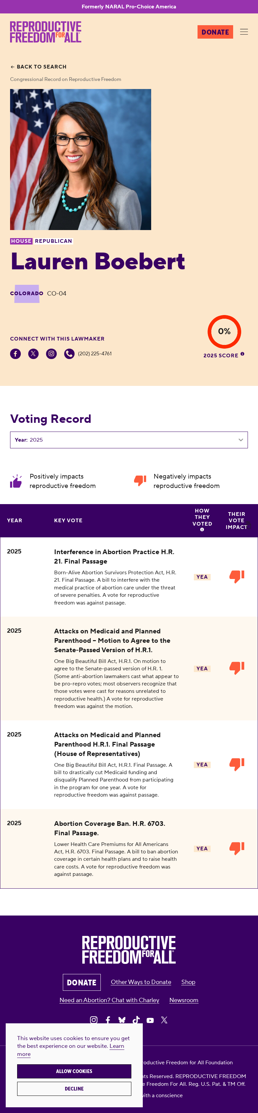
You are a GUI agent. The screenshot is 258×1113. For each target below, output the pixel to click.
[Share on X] (164, 1020)
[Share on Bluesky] (122, 1020)
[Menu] (244, 32)
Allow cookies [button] (74, 1071)
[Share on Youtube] (150, 1020)
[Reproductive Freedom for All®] (45, 32)
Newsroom (184, 1000)
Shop (188, 982)
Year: (21, 440)
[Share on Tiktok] (136, 1020)
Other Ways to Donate (141, 982)
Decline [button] (74, 1088)
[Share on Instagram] (93, 1020)
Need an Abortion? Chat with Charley (109, 1000)
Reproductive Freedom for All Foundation (182, 1062)
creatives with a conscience (150, 1095)
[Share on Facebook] (107, 1020)
